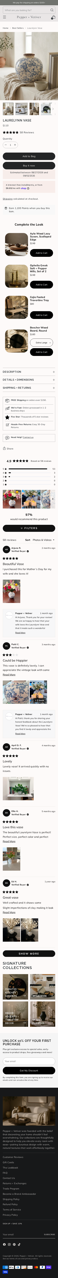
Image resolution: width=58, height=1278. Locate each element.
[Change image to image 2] (21, 109)
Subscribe (49, 1234)
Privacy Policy (10, 1214)
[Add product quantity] (15, 145)
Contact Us (9, 1178)
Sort (28, 539)
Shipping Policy (11, 1199)
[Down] (53, 109)
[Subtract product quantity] (6, 145)
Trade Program (11, 1188)
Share (10, 448)
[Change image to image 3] (34, 109)
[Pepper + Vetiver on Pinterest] (14, 1245)
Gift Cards (8, 1162)
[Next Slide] (52, 499)
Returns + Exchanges (14, 1183)
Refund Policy (10, 1204)
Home (6, 28)
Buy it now (29, 165)
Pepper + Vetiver (27, 1256)
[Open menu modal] (4, 17)
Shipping (8, 198)
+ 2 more (39, 700)
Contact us (28, 437)
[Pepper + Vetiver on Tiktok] (19, 1245)
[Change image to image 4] (47, 109)
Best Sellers (18, 28)
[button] (29, 132)
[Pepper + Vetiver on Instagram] (9, 1245)
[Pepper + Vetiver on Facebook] (4, 1245)
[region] (29, 499)
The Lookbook (10, 1167)
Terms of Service (12, 1209)
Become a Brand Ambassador (19, 1193)
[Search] (52, 10)
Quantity (7, 138)
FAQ (5, 1172)
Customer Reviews (13, 1157)
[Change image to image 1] (8, 109)
